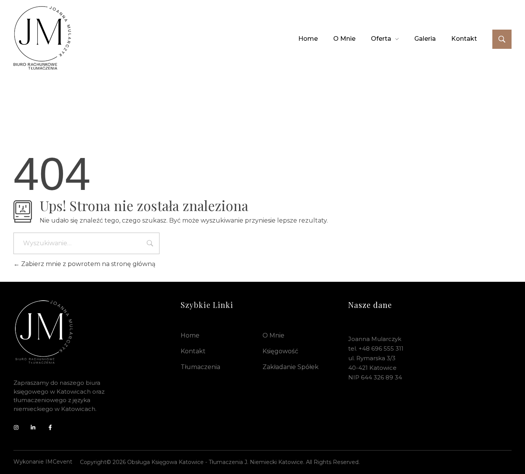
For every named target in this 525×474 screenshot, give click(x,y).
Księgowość (280, 351)
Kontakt (193, 351)
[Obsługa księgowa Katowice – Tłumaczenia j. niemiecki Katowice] (42, 38)
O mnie (273, 335)
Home (190, 335)
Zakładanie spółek (290, 367)
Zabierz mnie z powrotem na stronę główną (87, 264)
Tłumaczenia (200, 367)
